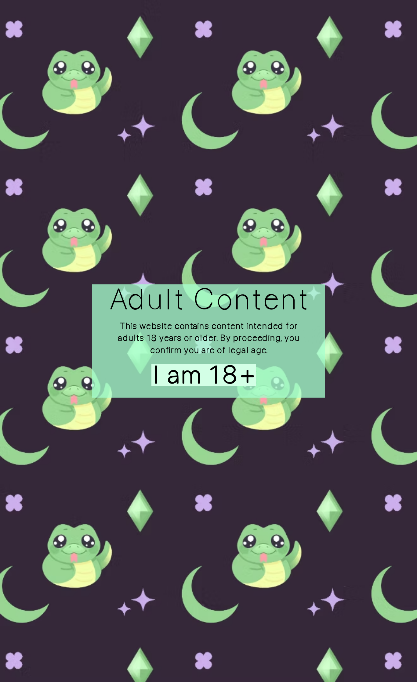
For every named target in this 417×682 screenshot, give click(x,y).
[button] (191, 375)
